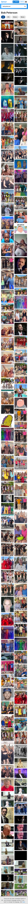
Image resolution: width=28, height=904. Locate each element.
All (3, 17)
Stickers (15, 17)
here (24, 902)
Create (16, 1)
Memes (22, 17)
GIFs (8, 17)
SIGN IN (22, 1)
